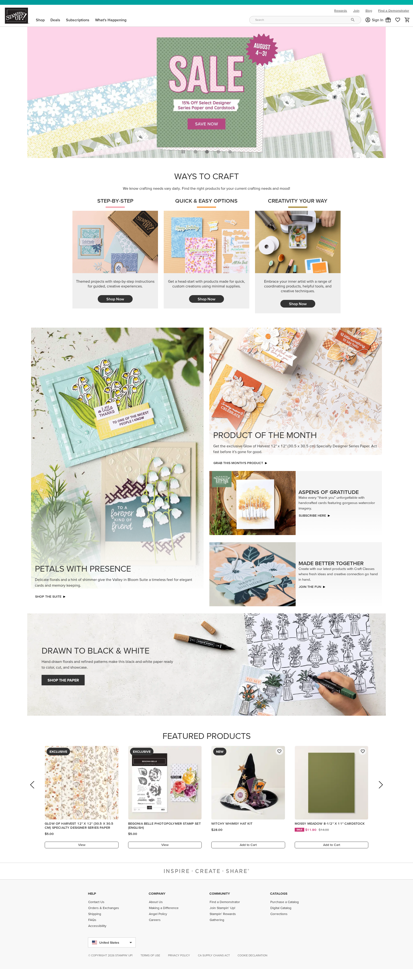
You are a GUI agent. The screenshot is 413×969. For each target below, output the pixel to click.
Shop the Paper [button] (63, 679)
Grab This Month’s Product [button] (238, 462)
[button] (388, 20)
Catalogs (278, 893)
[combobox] (305, 20)
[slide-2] (218, 150)
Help (92, 893)
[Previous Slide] (32, 790)
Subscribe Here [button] (312, 514)
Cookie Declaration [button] (252, 955)
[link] (398, 20)
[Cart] (407, 20)
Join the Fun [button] (310, 585)
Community (219, 893)
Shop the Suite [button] (48, 595)
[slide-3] (230, 150)
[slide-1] (207, 150)
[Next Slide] (380, 790)
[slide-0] (195, 150)
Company (157, 893)
